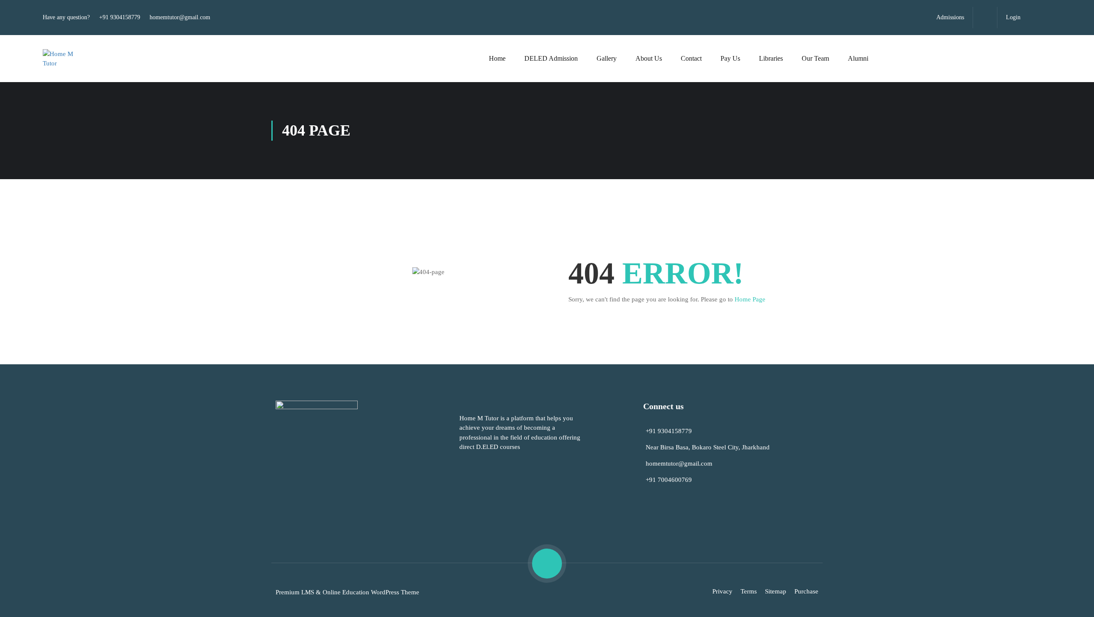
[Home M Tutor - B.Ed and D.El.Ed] (64, 58)
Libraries (771, 58)
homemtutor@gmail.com (180, 17)
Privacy (722, 591)
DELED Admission (551, 58)
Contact (691, 58)
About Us (648, 58)
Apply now (997, 58)
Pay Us (730, 58)
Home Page (750, 299)
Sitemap (775, 591)
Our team (815, 58)
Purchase (806, 591)
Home (497, 58)
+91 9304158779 (119, 17)
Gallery (607, 58)
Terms (749, 591)
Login (1013, 17)
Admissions (950, 17)
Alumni (858, 58)
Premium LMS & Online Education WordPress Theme (347, 592)
